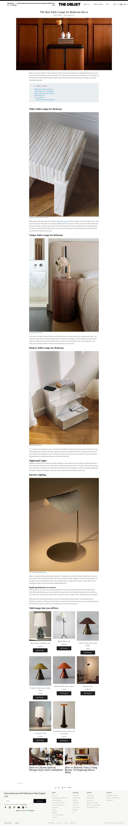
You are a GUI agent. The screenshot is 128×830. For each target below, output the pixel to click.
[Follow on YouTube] (19, 807)
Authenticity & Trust (58, 803)
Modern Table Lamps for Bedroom (44, 93)
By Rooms (14, 4)
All (74, 812)
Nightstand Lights (39, 95)
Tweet (58, 787)
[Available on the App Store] (34, 807)
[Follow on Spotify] (23, 807)
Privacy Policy (24, 804)
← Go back (19, 783)
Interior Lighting (39, 97)
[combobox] (111, 4)
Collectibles (77, 807)
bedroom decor (62, 221)
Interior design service (59, 798)
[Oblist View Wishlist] (124, 4)
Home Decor (76, 798)
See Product (40, 650)
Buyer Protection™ (92, 807)
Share (65, 787)
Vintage (35, 3)
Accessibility (72, 823)
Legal (66, 823)
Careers (54, 812)
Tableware (41, 3)
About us (83, 4)
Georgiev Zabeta (42, 572)
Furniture (19, 3)
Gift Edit (50, 4)
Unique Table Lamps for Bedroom (44, 91)
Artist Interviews (57, 805)
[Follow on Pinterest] (14, 807)
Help (103, 4)
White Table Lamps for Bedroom (43, 89)
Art (32, 3)
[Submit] (111, 4)
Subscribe (40, 801)
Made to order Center (93, 805)
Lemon (32, 332)
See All (11, 4)
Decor (24, 3)
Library (46, 3)
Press (54, 810)
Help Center (90, 798)
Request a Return (92, 803)
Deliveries (90, 800)
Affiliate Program (57, 815)
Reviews (54, 817)
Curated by (33, 445)
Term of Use (59, 823)
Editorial (55, 807)
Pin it (71, 787)
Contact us (90, 795)
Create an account (112, 795)
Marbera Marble (34, 217)
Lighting (28, 3)
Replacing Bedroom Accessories (45, 99)
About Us (55, 795)
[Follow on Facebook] (5, 807)
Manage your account (113, 798)
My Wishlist (109, 800)
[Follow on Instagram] (10, 807)
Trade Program (94, 4)
